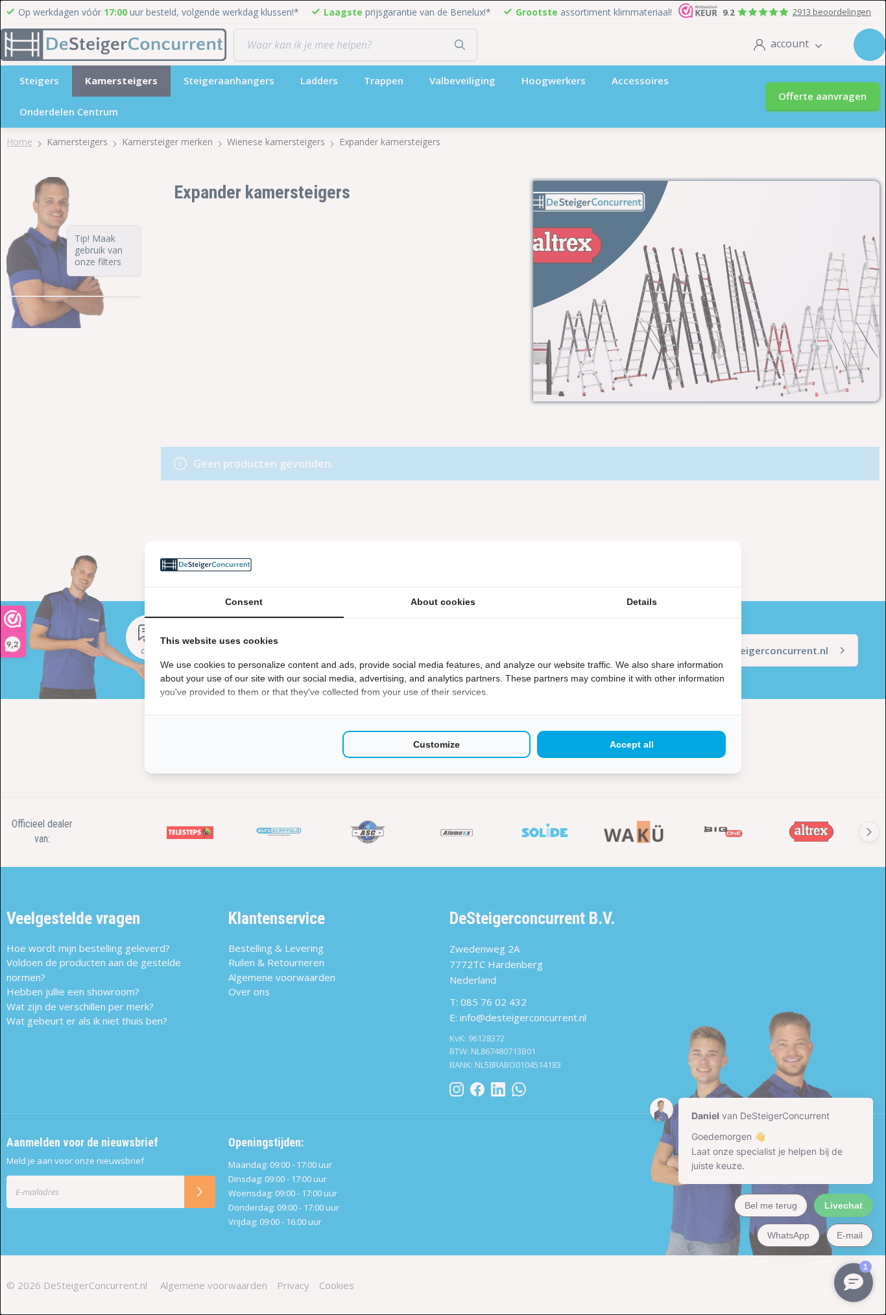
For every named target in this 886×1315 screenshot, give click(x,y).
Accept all (632, 744)
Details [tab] (642, 602)
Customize (436, 744)
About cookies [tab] (443, 602)
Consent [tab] (244, 602)
